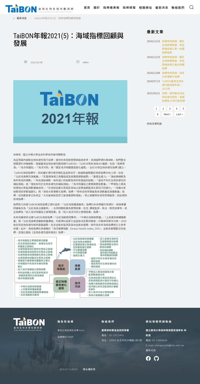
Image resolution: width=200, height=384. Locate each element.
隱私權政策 (89, 369)
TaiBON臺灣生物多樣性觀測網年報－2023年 (173, 84)
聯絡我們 (178, 7)
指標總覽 (129, 7)
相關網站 (145, 7)
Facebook (148, 358)
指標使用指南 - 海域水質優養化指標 (173, 74)
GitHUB (156, 358)
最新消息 (161, 7)
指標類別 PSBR (66, 336)
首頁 (87, 7)
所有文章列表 (154, 123)
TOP (183, 369)
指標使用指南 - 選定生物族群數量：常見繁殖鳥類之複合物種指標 (173, 62)
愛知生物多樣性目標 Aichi (71, 330)
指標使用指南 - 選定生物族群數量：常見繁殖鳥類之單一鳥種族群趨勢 (173, 46)
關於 (97, 7)
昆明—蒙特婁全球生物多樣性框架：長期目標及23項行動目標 (173, 97)
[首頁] (39, 8)
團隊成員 (151, 350)
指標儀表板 (111, 7)
